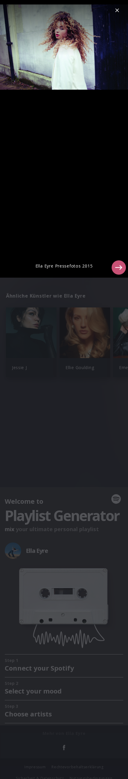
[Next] (119, 267)
